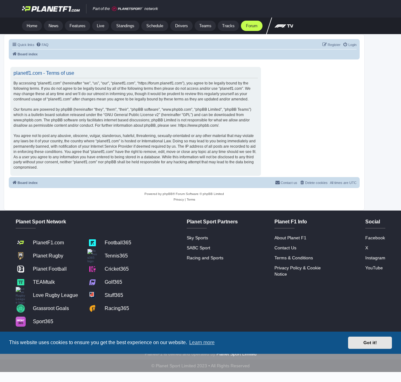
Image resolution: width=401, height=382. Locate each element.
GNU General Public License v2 (132, 115)
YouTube (374, 267)
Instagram (375, 257)
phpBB (168, 194)
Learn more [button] (202, 342)
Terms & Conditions (293, 257)
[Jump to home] (51, 9)
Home (32, 25)
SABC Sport (198, 247)
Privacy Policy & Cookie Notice (297, 271)
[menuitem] (42, 44)
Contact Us (285, 247)
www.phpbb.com (27, 120)
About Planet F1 (290, 237)
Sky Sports (197, 237)
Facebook (375, 237)
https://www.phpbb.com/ (198, 125)
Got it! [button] (370, 342)
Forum (252, 25)
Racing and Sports (205, 257)
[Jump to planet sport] (127, 9)
